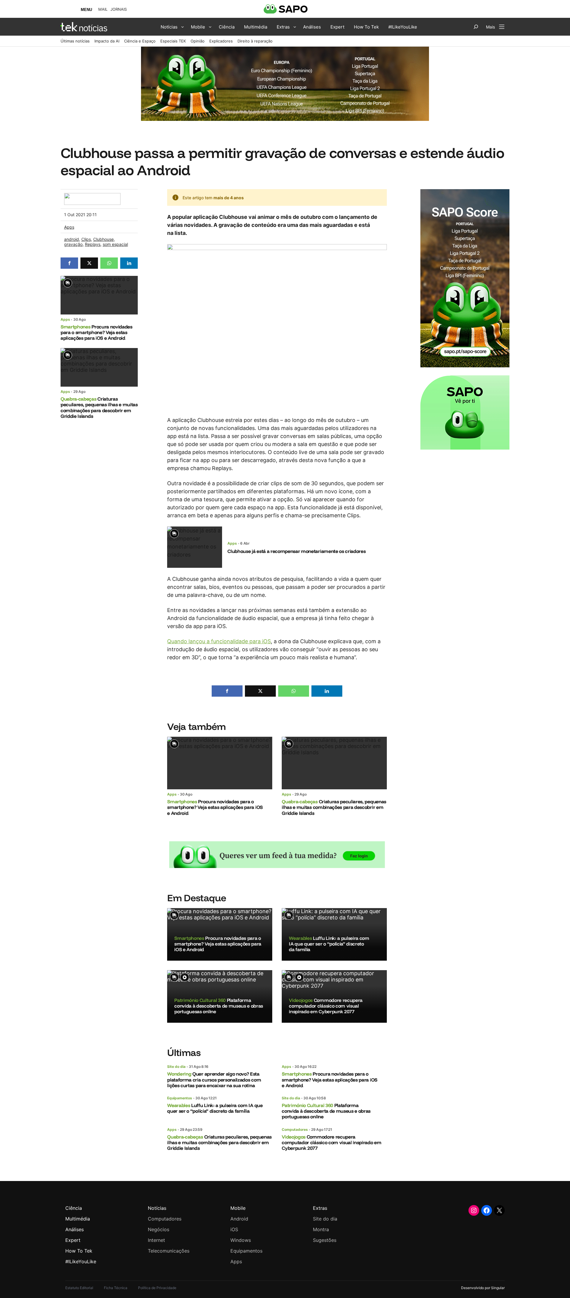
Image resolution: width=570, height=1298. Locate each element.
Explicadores (221, 41)
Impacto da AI (106, 41)
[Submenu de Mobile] (210, 26)
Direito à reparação (255, 41)
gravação (73, 244)
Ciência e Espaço (140, 41)
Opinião (198, 41)
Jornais (118, 9)
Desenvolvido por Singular (483, 1288)
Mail (102, 9)
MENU (86, 9)
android (71, 239)
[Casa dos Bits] (92, 196)
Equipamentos (179, 1098)
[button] (69, 263)
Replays (92, 244)
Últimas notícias (75, 41)
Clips (86, 239)
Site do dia (176, 1066)
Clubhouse (103, 239)
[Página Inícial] (84, 27)
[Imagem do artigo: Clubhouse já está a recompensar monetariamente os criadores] (194, 547)
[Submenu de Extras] (294, 26)
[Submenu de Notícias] (182, 26)
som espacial (115, 244)
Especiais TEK (173, 41)
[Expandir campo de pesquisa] (476, 26)
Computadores (295, 1129)
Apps (69, 227)
